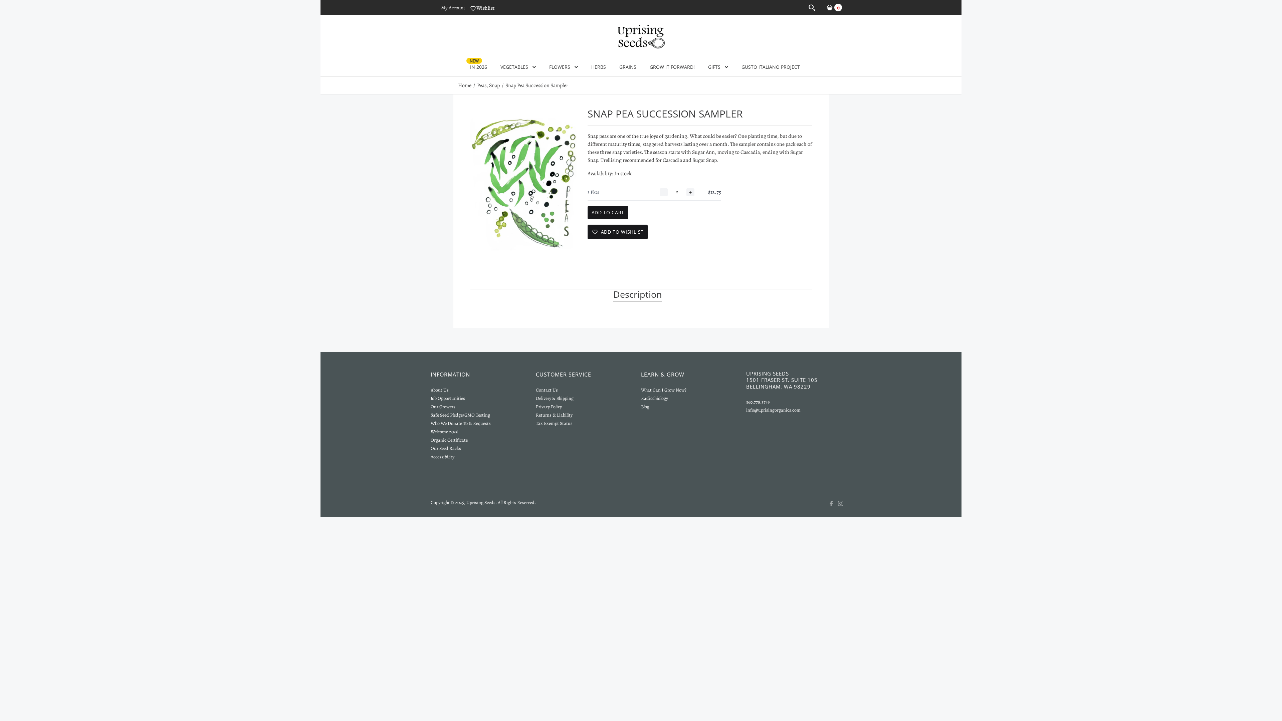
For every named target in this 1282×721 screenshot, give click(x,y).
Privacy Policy (549, 407)
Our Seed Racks (446, 448)
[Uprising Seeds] (641, 35)
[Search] (811, 7)
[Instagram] (844, 503)
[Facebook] (833, 503)
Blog (645, 407)
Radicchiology (654, 398)
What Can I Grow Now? (663, 390)
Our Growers (443, 407)
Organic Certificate (449, 440)
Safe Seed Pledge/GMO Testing (460, 415)
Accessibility (442, 457)
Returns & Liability (554, 415)
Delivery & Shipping (555, 398)
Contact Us (547, 390)
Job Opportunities (448, 398)
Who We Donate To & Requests (461, 423)
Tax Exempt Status (554, 423)
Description (637, 294)
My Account (453, 7)
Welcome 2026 (444, 432)
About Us (440, 390)
